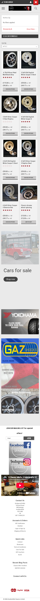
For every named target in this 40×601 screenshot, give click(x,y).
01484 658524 (8, 2)
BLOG (20, 555)
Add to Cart (28, 222)
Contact (20, 542)
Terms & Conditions (20, 547)
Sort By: (4, 43)
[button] (20, 29)
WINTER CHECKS (20, 568)
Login (16, 528)
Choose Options (10, 89)
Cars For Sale (20, 549)
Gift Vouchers (20, 552)
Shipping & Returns (20, 531)
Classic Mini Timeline (20, 565)
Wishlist (20, 526)
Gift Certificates (20, 523)
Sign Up (22, 528)
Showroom (20, 544)
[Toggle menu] (3, 8)
